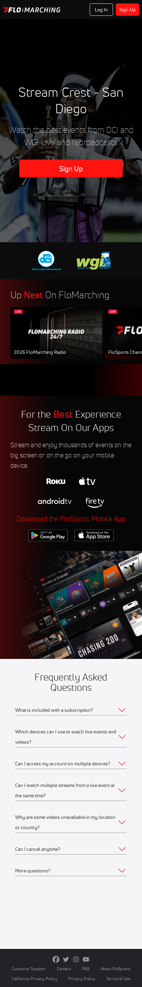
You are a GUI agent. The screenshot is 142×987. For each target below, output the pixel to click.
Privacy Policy (81, 978)
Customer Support (29, 968)
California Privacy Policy (34, 978)
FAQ (85, 968)
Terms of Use (118, 978)
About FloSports (115, 968)
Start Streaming (56, 339)
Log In (101, 10)
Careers (64, 968)
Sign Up (127, 10)
